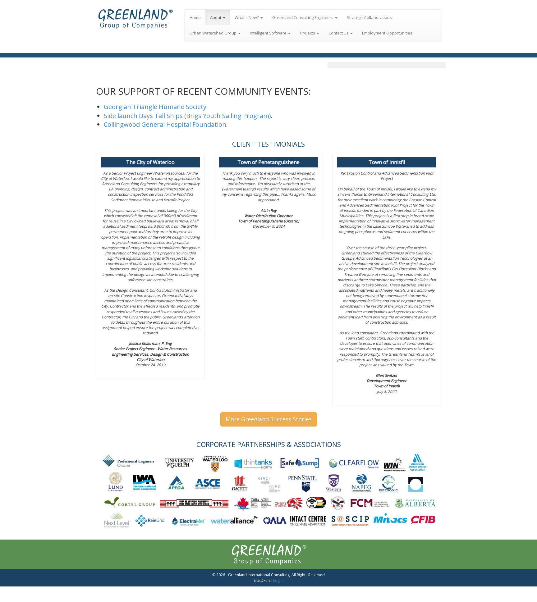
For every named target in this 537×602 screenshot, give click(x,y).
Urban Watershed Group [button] (213, 33)
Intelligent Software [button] (268, 33)
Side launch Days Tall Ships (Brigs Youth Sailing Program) (187, 116)
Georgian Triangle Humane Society (155, 107)
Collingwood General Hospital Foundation (165, 124)
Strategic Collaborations (369, 17)
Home (195, 17)
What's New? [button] (247, 17)
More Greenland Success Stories (269, 419)
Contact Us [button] (339, 33)
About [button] (216, 17)
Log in (278, 580)
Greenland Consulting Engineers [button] (303, 17)
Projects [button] (308, 33)
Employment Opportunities (387, 33)
